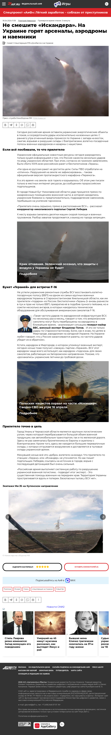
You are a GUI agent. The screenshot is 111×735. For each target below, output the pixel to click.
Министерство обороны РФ (17, 555)
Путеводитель (62, 670)
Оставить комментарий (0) (86, 567)
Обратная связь (46, 670)
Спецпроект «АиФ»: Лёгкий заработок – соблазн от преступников (55, 12)
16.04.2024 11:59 (9, 21)
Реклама (22, 667)
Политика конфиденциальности (33, 716)
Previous (8, 517)
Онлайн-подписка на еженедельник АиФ (71, 667)
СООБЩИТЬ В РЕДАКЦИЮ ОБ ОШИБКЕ (34, 674)
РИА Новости (39, 118)
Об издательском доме (39, 667)
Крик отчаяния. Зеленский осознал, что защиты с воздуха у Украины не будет (58, 266)
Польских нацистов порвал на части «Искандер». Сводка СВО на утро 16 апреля (58, 405)
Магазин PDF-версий (27, 670)
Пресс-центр (97, 667)
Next (103, 517)
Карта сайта (76, 670)
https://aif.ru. (84, 712)
